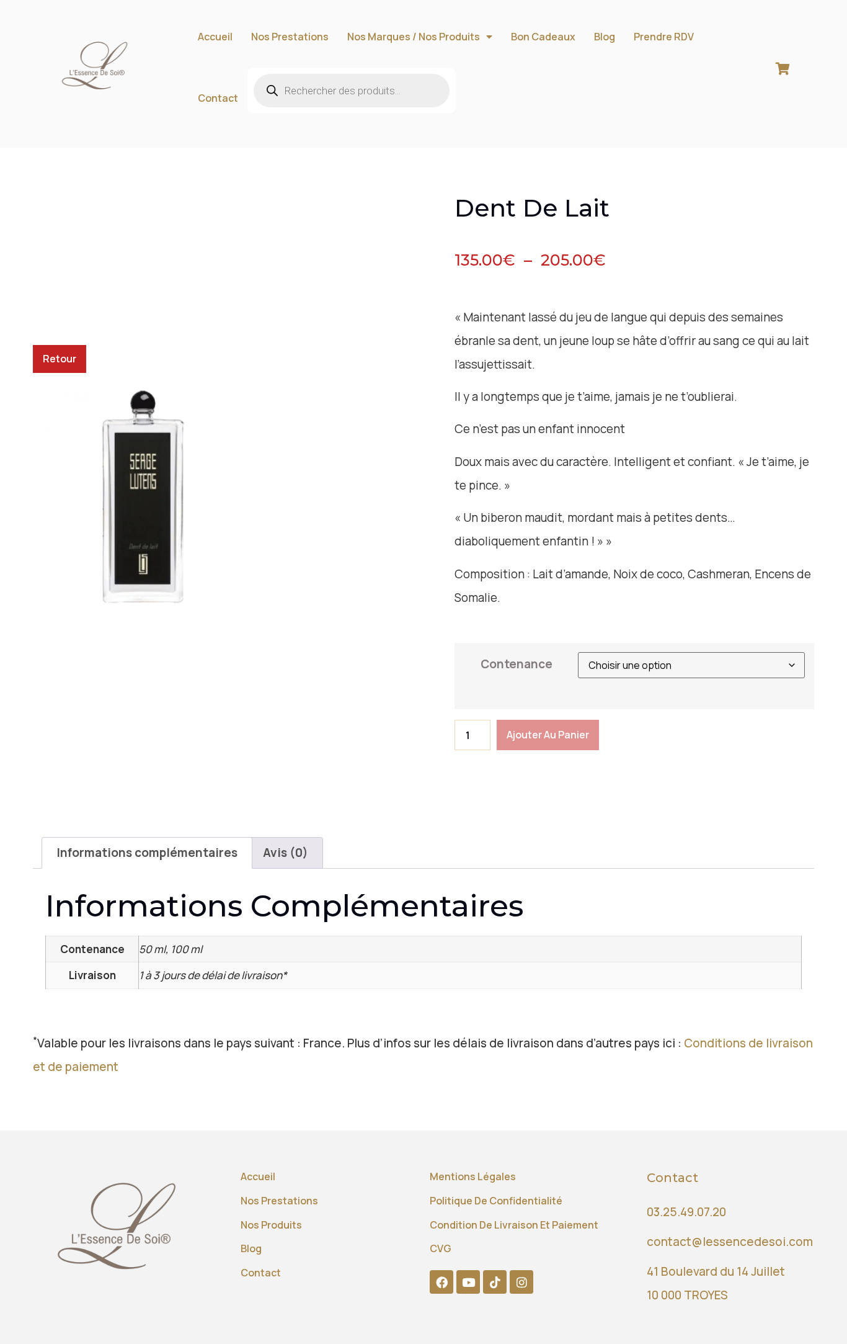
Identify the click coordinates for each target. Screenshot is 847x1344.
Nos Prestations (290, 36)
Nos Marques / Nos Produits (413, 36)
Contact (218, 98)
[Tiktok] (495, 1282)
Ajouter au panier (548, 734)
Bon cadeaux (543, 36)
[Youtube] (468, 1282)
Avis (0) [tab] (285, 852)
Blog (604, 36)
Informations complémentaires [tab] (146, 852)
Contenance (516, 664)
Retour (59, 358)
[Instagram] (521, 1282)
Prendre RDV (664, 36)
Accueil (215, 36)
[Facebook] (441, 1282)
